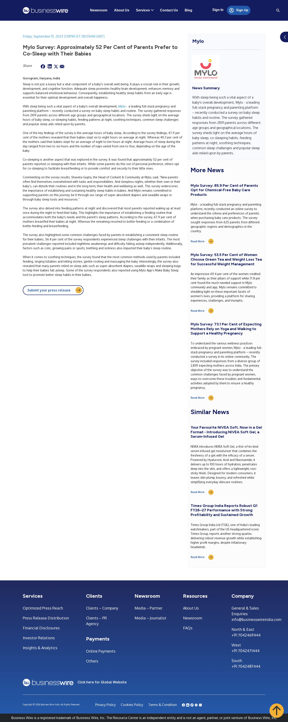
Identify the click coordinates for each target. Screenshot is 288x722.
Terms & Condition (162, 705)
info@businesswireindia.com (248, 619)
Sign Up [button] (241, 10)
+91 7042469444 (246, 635)
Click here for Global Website (102, 682)
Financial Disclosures (41, 628)
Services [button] (143, 10)
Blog (188, 10)
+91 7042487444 (245, 666)
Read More (198, 241)
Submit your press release (49, 290)
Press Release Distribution (46, 618)
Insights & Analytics (40, 647)
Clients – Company (102, 608)
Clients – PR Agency (96, 621)
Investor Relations (39, 637)
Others (92, 661)
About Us (121, 10)
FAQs (187, 628)
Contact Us (169, 10)
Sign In (217, 10)
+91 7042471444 (245, 650)
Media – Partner (148, 608)
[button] (277, 710)
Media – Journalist (150, 618)
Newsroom (98, 10)
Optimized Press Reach (43, 608)
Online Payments (101, 651)
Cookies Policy (132, 705)
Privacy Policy (105, 705)
